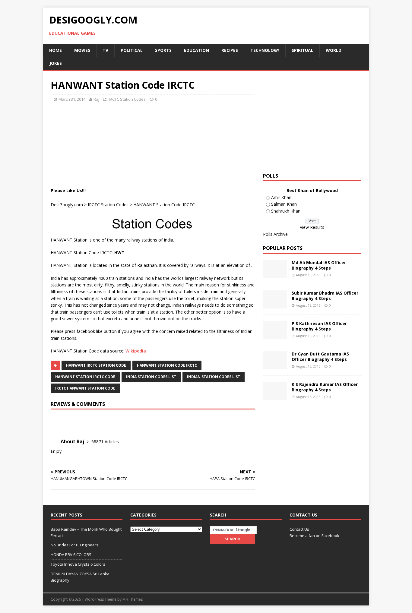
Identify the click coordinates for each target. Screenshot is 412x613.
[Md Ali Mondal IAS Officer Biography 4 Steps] (275, 274)
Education (196, 50)
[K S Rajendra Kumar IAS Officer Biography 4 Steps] (275, 396)
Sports (163, 50)
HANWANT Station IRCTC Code (85, 376)
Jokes (55, 63)
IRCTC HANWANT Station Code (85, 388)
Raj (96, 99)
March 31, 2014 (72, 99)
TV (105, 50)
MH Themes (132, 599)
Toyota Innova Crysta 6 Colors (78, 564)
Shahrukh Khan (285, 211)
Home (55, 50)
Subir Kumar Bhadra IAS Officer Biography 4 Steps (325, 295)
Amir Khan (281, 197)
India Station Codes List (151, 376)
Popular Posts (283, 248)
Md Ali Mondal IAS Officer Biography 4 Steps (319, 265)
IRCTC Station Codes (127, 99)
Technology (264, 50)
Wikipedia (135, 351)
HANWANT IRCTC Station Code (96, 365)
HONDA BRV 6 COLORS (71, 554)
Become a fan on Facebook (314, 535)
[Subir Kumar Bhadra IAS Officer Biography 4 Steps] (275, 305)
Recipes (229, 50)
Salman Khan (284, 204)
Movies (82, 50)
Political (132, 50)
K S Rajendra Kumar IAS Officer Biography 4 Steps (325, 387)
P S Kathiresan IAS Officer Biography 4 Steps (319, 326)
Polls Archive (275, 234)
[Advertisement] (160, 123)
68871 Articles (105, 441)
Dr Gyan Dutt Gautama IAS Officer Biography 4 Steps (320, 356)
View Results (312, 227)
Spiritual (302, 50)
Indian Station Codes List (213, 376)
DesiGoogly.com (67, 204)
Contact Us (299, 529)
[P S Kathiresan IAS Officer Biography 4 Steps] (275, 335)
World (333, 50)
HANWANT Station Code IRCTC (167, 365)
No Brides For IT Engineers (74, 545)
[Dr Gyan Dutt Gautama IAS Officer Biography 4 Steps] (275, 366)
